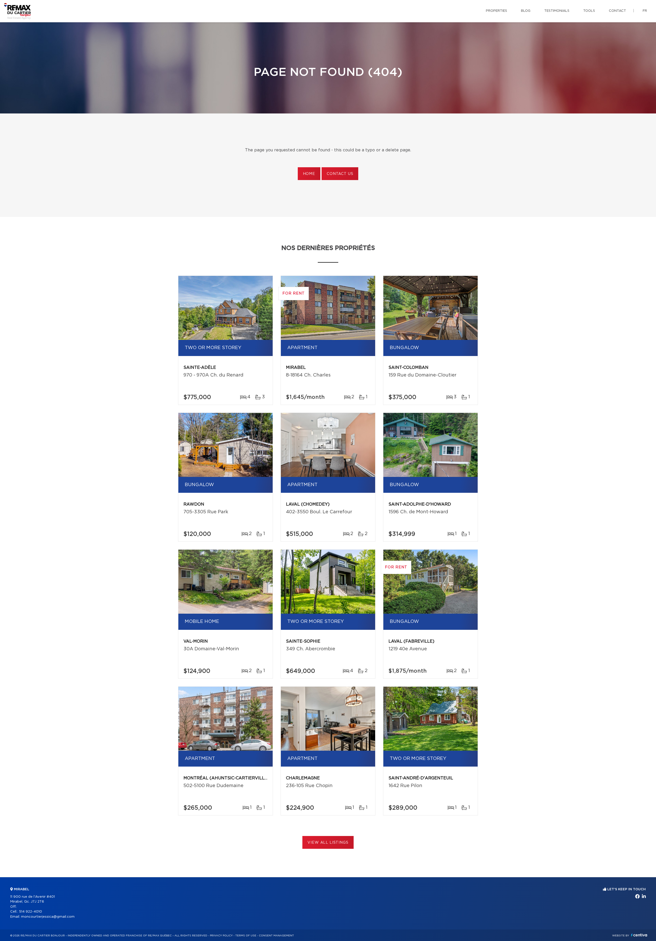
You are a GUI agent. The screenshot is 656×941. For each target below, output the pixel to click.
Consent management (276, 935)
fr (645, 11)
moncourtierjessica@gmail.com (48, 916)
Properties (496, 11)
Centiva (639, 935)
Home (309, 174)
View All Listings (328, 842)
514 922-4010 (30, 911)
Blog (525, 11)
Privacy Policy (221, 935)
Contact (617, 11)
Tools (589, 11)
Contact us (340, 174)
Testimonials (556, 11)
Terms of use (245, 935)
